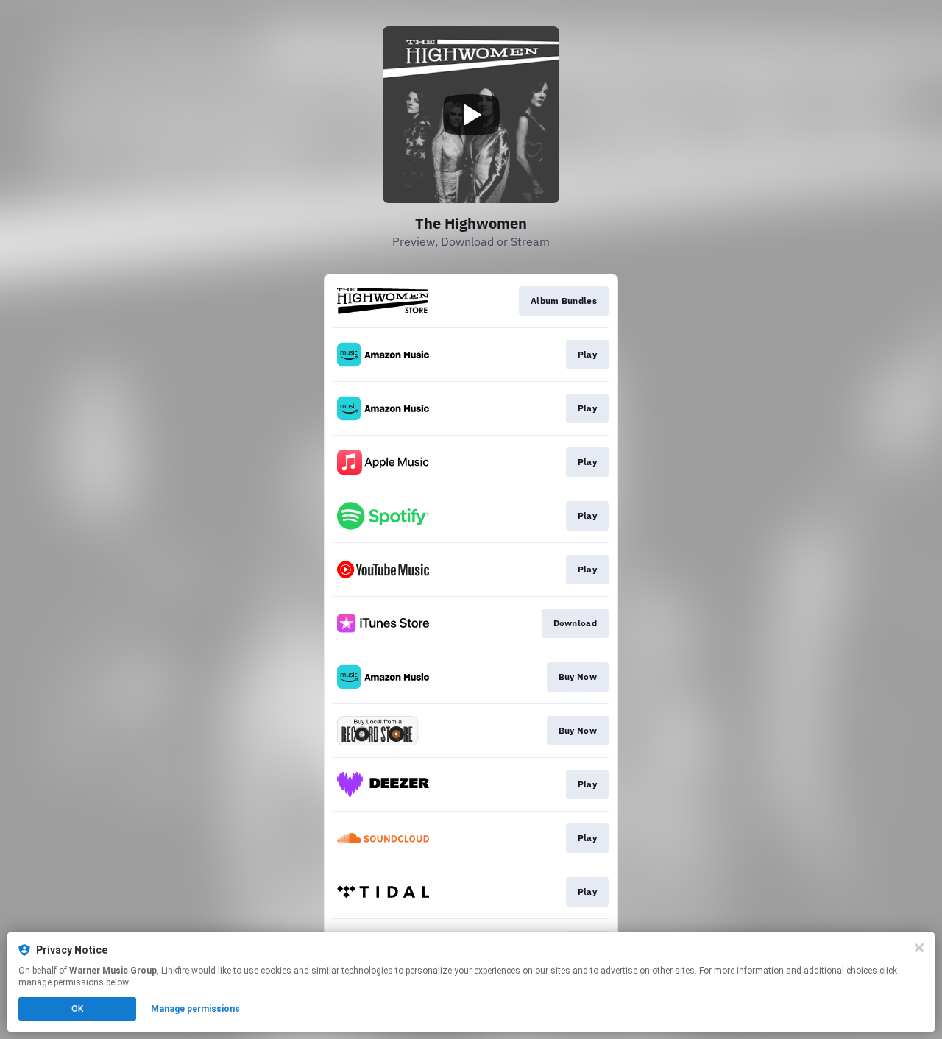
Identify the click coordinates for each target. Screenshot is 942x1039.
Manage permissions (195, 1009)
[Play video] (471, 114)
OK (77, 1009)
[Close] (919, 948)
